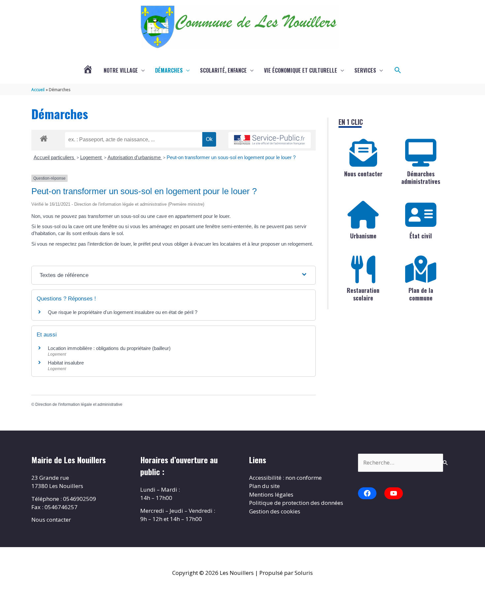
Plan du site (264, 486)
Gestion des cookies (274, 511)
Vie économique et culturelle (300, 70)
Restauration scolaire (363, 294)
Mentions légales (271, 494)
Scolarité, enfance (223, 70)
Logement (91, 157)
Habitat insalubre (66, 363)
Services (365, 70)
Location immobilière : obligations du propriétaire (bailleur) (109, 348)
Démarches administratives (420, 177)
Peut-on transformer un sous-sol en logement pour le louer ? (231, 157)
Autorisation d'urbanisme (135, 157)
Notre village (121, 70)
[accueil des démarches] (43, 137)
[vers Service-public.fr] (269, 140)
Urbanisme (363, 235)
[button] (398, 70)
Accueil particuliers (55, 157)
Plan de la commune (420, 294)
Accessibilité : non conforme (285, 477)
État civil (420, 235)
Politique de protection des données (296, 502)
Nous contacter (363, 173)
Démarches (169, 70)
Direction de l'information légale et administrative (78, 404)
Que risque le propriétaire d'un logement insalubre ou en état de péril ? (122, 312)
